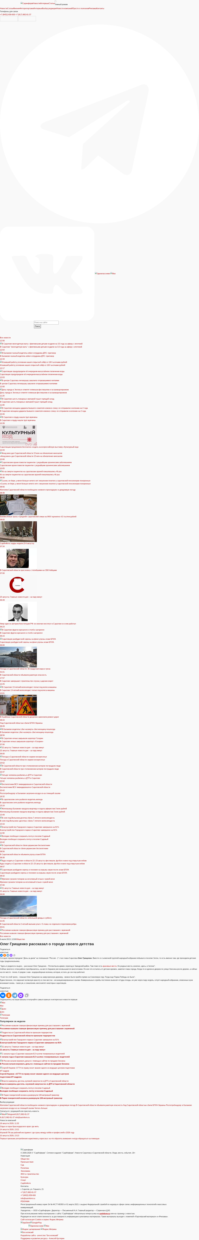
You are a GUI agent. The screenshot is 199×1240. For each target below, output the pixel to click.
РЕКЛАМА (25, 1201)
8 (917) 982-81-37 (22, 1114)
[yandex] (30, 1229)
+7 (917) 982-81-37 (23, 15)
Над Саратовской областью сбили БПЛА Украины (144, 1105)
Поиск (37, 326)
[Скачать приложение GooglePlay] (27, 18)
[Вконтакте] (47, 273)
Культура (24, 1177)
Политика (25, 1168)
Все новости (5, 338)
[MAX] (11, 955)
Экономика (25, 1171)
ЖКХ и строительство (30, 1174)
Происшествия (27, 1162)
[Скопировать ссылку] (14, 955)
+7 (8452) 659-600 (7, 15)
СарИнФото (26, 1183)
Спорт (23, 1180)
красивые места (110, 966)
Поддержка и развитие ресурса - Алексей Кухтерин (42, 1238)
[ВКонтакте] (1, 955)
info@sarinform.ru (22, 1117)
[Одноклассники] (102, 273)
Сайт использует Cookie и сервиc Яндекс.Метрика (42, 1220)
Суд (22, 1165)
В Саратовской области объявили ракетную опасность (99, 1105)
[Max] (113, 273)
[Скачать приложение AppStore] (9, 18)
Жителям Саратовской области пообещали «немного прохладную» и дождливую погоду (38, 1105)
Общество (20, 939)
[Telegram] (99, 124)
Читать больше (41, 1108)
